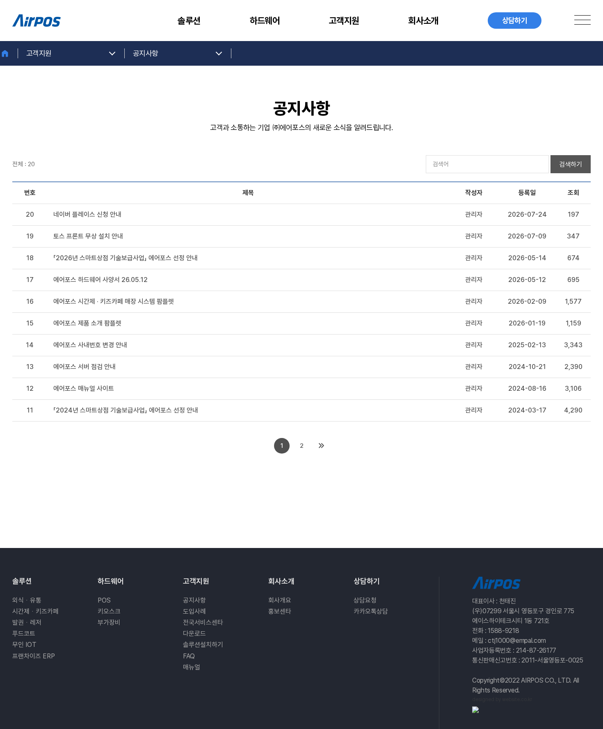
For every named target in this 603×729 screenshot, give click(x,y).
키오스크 (109, 611)
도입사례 (194, 611)
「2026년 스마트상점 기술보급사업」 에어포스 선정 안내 (125, 258)
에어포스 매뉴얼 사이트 (83, 388)
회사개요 (279, 600)
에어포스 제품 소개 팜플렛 (87, 323)
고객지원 (344, 20)
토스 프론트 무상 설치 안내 (88, 236)
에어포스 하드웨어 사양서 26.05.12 (100, 280)
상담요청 (365, 600)
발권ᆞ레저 (26, 622)
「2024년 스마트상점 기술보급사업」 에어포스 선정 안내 (125, 410)
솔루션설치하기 (203, 645)
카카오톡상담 (371, 611)
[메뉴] (582, 19)
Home (9, 53)
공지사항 (194, 600)
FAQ (189, 656)
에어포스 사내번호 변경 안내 (90, 345)
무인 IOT (24, 645)
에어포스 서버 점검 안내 (84, 367)
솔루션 (189, 20)
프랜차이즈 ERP (33, 656)
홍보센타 (279, 611)
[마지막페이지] (321, 446)
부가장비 (109, 622)
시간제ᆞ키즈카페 (35, 611)
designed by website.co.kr (502, 699)
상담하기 (367, 581)
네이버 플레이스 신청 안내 (87, 214)
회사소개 (423, 20)
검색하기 (570, 164)
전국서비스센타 (203, 622)
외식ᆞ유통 (26, 600)
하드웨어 (265, 20)
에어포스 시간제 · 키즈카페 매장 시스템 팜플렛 (113, 301)
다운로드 (194, 633)
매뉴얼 (191, 667)
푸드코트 (23, 633)
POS (104, 600)
